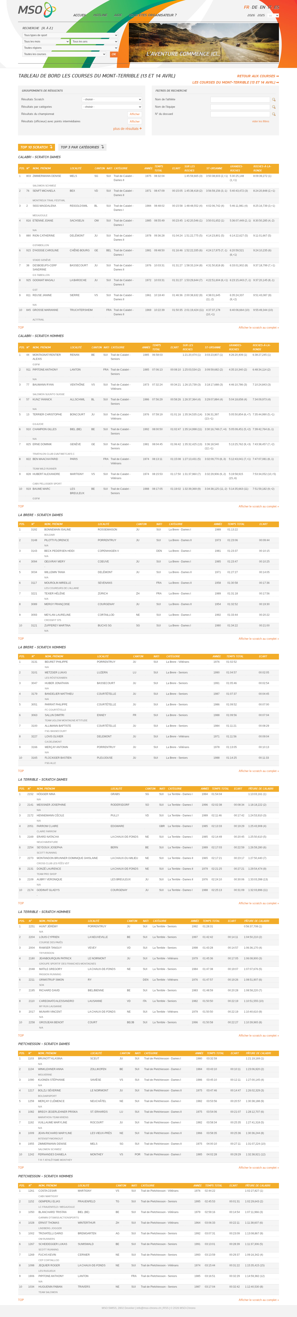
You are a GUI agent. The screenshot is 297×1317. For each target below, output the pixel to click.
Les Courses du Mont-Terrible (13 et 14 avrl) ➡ (235, 82)
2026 (251, 15)
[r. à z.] (47, 28)
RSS (166, 1308)
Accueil (79, 15)
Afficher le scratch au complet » (259, 327)
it (269, 7)
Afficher (135, 114)
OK (114, 54)
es (276, 7)
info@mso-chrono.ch (149, 1308)
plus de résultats (127, 129)
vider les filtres (260, 121)
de (254, 7)
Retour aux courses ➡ (258, 76)
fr (246, 7)
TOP (21, 327)
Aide (118, 15)
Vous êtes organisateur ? (152, 15)
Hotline (100, 15)
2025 (261, 15)
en (262, 7)
